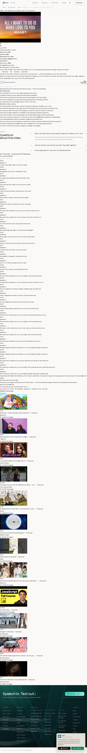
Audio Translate (21, 735)
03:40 (2, 298)
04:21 (1, 324)
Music (19, 7)
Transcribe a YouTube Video (10, 67)
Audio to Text (6, 710)
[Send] (17, 87)
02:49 (2, 265)
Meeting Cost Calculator (62, 726)
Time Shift (34, 725)
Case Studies (77, 716)
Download (79, 3)
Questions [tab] (24, 72)
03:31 (1, 291)
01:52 (1, 226)
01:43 (1, 219)
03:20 (2, 284)
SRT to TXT (48, 731)
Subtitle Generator (36, 716)
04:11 (1, 317)
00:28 (2, 167)
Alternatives (76, 723)
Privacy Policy (27, 750)
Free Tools (54, 3)
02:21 (1, 245)
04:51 (1, 343)
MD (11, 156)
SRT (7, 156)
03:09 (2, 278)
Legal (18, 723)
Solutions (44, 3)
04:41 (1, 337)
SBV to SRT (48, 722)
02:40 (2, 258)
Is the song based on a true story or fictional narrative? (17, 78)
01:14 (1, 200)
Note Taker (6, 716)
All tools (44, 389)
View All (2, 393)
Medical (19, 720)
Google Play (10, 384)
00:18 (1, 160)
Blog (74, 729)
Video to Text (7, 714)
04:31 (1, 330)
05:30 (2, 369)
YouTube (5, 723)
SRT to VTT (48, 719)
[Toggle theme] (69, 2)
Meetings (5, 720)
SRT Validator (19, 389)
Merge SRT (27, 389)
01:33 (1, 213)
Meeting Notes (21, 716)
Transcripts (12, 7)
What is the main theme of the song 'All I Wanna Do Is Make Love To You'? (22, 76)
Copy (3, 156)
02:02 (2, 232)
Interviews (20, 710)
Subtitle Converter (50, 713)
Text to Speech (21, 741)
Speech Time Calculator (62, 717)
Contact (75, 726)
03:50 (2, 304)
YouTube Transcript (36, 713)
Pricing (64, 3)
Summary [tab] (17, 72)
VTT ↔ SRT (48, 716)
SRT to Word (48, 734)
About (75, 710)
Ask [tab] (11, 72)
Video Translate (21, 738)
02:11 (1, 239)
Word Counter (62, 713)
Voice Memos (21, 726)
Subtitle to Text (37, 389)
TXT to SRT (10, 389)
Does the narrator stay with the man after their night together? (65, 76)
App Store (3, 384)
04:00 (2, 311)
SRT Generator (35, 719)
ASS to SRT (48, 725)
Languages (6, 729)
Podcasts (5, 726)
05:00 (2, 350)
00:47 (2, 180)
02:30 (2, 252)
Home (4, 7)
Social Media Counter (62, 721)
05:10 (1, 356)
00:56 (2, 187)
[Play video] (0, 43)
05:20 (2, 363)
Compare (75, 720)
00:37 (2, 174)
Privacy (75, 732)
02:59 (2, 271)
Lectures (19, 714)
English (3, 65)
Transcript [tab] (4, 72)
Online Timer (62, 730)
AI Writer (19, 729)
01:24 (1, 206)
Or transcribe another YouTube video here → (14, 387)
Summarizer (20, 732)
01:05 (1, 193)
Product (35, 3)
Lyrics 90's (3, 48)
